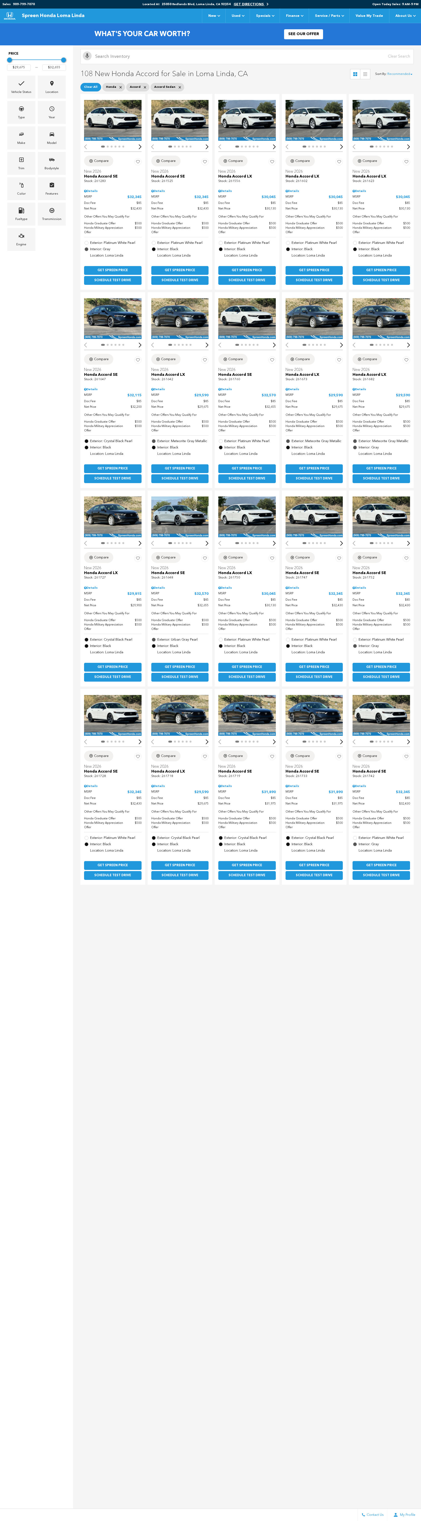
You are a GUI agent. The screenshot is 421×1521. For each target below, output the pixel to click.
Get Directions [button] (249, 4)
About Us (403, 16)
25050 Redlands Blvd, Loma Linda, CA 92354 (196, 4)
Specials (263, 16)
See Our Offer (303, 34)
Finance (292, 16)
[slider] (9, 60)
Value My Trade (369, 16)
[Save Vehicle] (138, 162)
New (212, 16)
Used (236, 16)
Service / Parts (327, 16)
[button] (21, 87)
